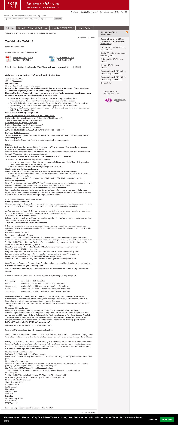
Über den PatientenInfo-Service (32, 28)
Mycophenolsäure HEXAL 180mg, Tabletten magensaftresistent (113, 78)
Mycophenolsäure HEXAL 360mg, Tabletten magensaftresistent (113, 72)
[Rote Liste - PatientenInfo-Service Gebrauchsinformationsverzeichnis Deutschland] (31, 9)
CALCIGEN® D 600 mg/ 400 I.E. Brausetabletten (112, 48)
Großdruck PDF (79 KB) (22, 60)
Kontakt (124, 12)
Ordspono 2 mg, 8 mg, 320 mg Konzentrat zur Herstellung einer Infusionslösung (112, 41)
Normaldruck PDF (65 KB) (23, 58)
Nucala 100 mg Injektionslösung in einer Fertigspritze (113, 54)
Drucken (92, 37)
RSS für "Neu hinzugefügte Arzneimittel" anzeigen (127, 32)
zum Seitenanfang (89, 412)
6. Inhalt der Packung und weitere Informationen (23, 127)
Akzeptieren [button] (167, 419)
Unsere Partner (85, 28)
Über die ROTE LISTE (62, 28)
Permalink (82, 37)
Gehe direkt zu (10, 67)
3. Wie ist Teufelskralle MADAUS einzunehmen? (23, 120)
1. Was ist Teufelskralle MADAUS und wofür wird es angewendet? (30, 116)
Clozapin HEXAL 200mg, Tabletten (109, 66)
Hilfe (117, 12)
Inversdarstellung (106, 12)
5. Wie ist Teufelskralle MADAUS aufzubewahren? (24, 125)
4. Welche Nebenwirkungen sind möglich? (21, 123)
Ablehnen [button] (153, 419)
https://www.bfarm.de (30, 317)
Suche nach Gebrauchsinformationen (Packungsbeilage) (25, 16)
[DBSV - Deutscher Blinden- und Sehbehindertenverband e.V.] (115, 104)
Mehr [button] (6, 421)
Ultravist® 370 (105, 83)
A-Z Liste (10, 28)
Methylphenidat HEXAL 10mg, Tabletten (111, 60)
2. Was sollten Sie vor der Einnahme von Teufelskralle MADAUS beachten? (33, 118)
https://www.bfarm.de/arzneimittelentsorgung (73, 346)
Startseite (75, 12)
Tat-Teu (32, 33)
